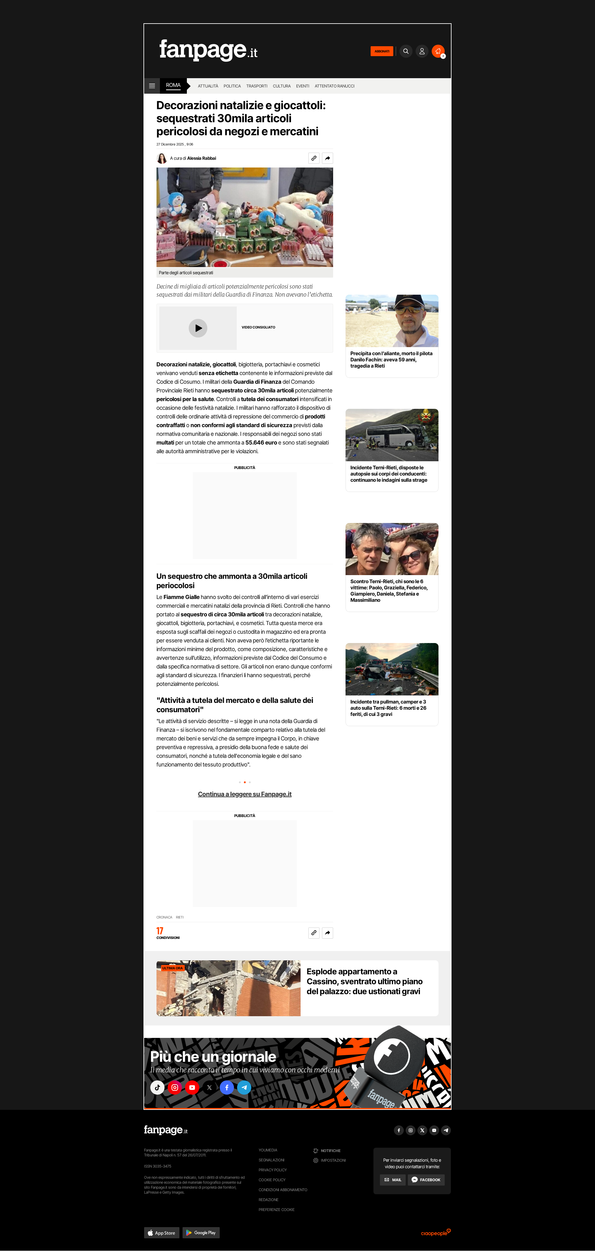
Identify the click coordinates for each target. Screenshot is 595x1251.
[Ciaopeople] (436, 1234)
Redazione (269, 1199)
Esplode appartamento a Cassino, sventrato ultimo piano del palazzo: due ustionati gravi (365, 981)
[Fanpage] (165, 1130)
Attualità (208, 85)
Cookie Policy (272, 1179)
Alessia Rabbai (201, 158)
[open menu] (152, 86)
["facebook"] (227, 1087)
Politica (232, 85)
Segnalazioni (271, 1160)
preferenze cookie (277, 1209)
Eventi (302, 85)
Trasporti (256, 85)
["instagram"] (175, 1087)
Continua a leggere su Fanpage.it (245, 794)
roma (173, 85)
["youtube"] (192, 1087)
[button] (327, 158)
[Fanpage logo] (201, 51)
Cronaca (164, 917)
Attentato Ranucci (335, 85)
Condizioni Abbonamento (283, 1189)
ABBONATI (382, 51)
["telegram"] (244, 1087)
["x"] (209, 1087)
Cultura (282, 85)
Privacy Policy (273, 1170)
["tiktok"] (157, 1087)
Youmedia (268, 1150)
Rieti (179, 917)
